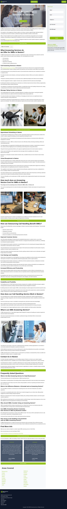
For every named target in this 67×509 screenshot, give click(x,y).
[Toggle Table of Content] (11, 47)
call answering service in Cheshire (8, 67)
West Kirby (21, 433)
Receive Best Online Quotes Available (23, 129)
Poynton (25, 486)
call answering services (10, 39)
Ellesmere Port (11, 433)
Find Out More (23, 279)
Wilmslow (25, 481)
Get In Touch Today (23, 43)
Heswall (2, 433)
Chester (3, 473)
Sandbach (25, 477)
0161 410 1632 (34, 1)
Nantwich (25, 472)
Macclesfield (26, 484)
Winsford (3, 483)
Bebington (6, 433)
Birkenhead (16, 433)
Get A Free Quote (23, 463)
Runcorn (3, 474)
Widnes (3, 476)
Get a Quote (22, 21)
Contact (63, 1)
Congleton (25, 482)
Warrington (4, 479)
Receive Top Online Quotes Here (23, 220)
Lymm (3, 484)
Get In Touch (23, 370)
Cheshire (3, 478)
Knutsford (25, 474)
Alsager (25, 479)
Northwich (4, 481)
